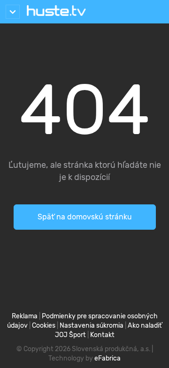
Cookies (43, 326)
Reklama (25, 316)
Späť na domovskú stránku (85, 216)
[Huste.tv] (56, 11)
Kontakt (102, 335)
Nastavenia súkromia (91, 326)
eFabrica (107, 358)
